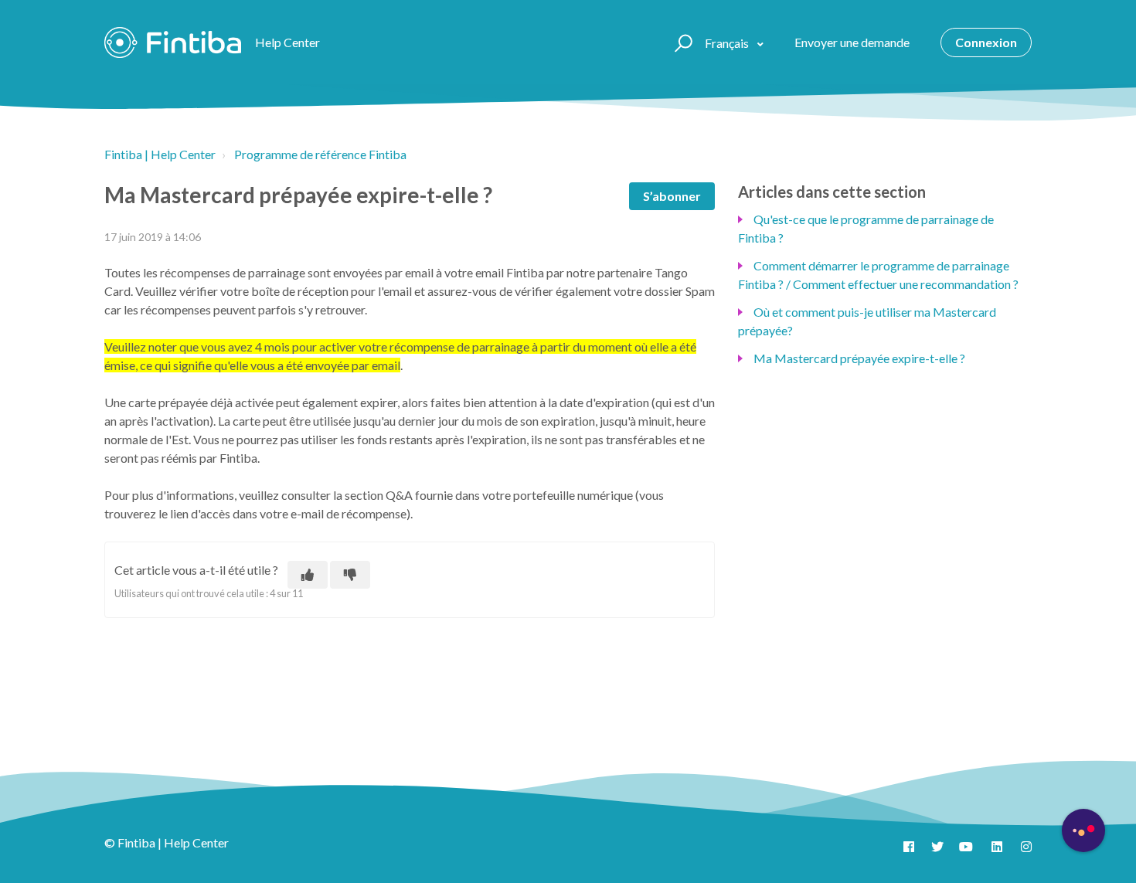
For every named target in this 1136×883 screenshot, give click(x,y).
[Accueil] (172, 42)
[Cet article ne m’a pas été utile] (350, 575)
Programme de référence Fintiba (320, 154)
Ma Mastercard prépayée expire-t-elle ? (859, 358)
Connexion (986, 42)
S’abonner (672, 195)
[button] (681, 42)
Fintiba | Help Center (160, 154)
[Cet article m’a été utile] (307, 575)
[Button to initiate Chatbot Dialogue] (1083, 830)
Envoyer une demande (852, 42)
